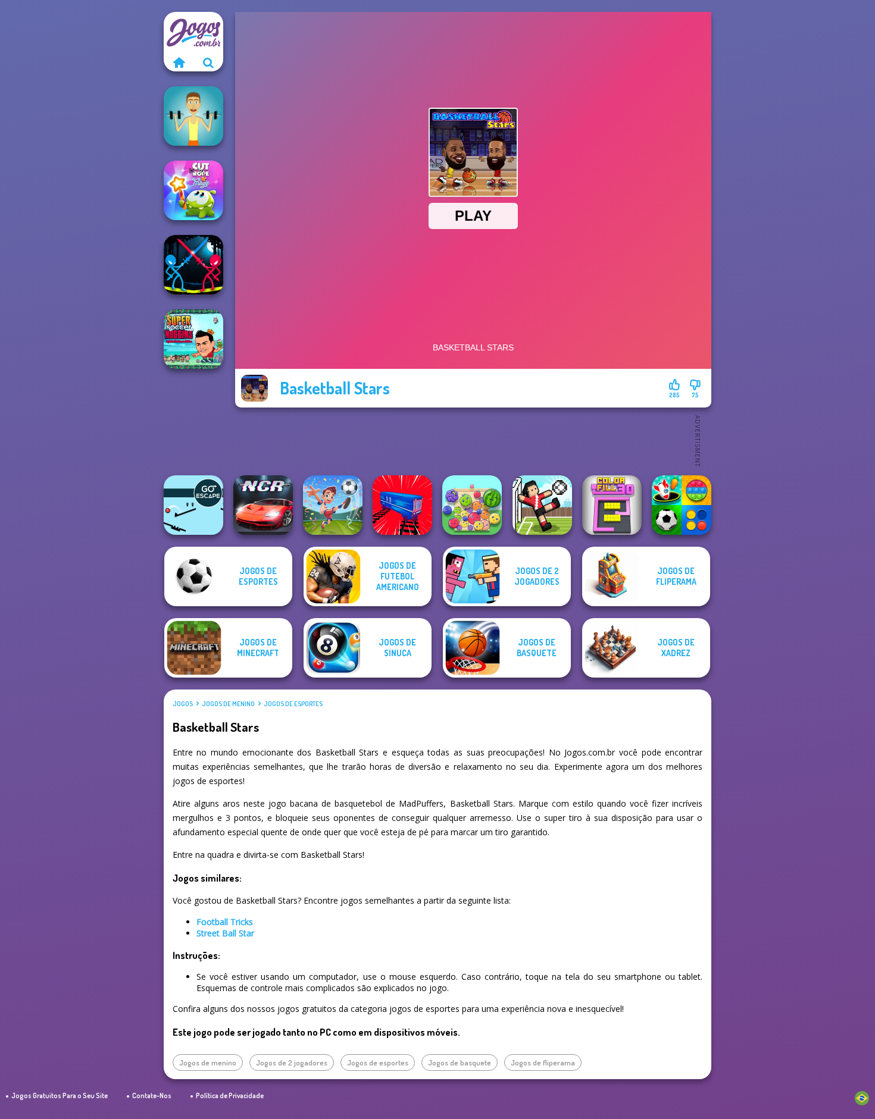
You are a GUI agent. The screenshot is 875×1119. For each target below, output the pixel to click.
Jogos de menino (228, 704)
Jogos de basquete (459, 1062)
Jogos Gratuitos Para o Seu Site (59, 1095)
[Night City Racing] (263, 505)
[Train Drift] (402, 505)
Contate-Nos (151, 1095)
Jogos (183, 704)
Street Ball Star (225, 933)
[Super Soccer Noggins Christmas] (193, 339)
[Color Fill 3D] (612, 505)
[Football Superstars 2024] (332, 505)
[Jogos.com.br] (178, 62)
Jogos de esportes (293, 704)
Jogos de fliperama (543, 1062)
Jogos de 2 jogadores (291, 1062)
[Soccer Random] (542, 505)
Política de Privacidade (230, 1095)
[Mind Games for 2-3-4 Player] (681, 505)
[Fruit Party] (472, 505)
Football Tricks (224, 921)
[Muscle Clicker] (193, 116)
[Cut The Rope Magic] (193, 190)
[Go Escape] (193, 505)
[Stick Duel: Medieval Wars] (193, 264)
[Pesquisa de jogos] (208, 62)
